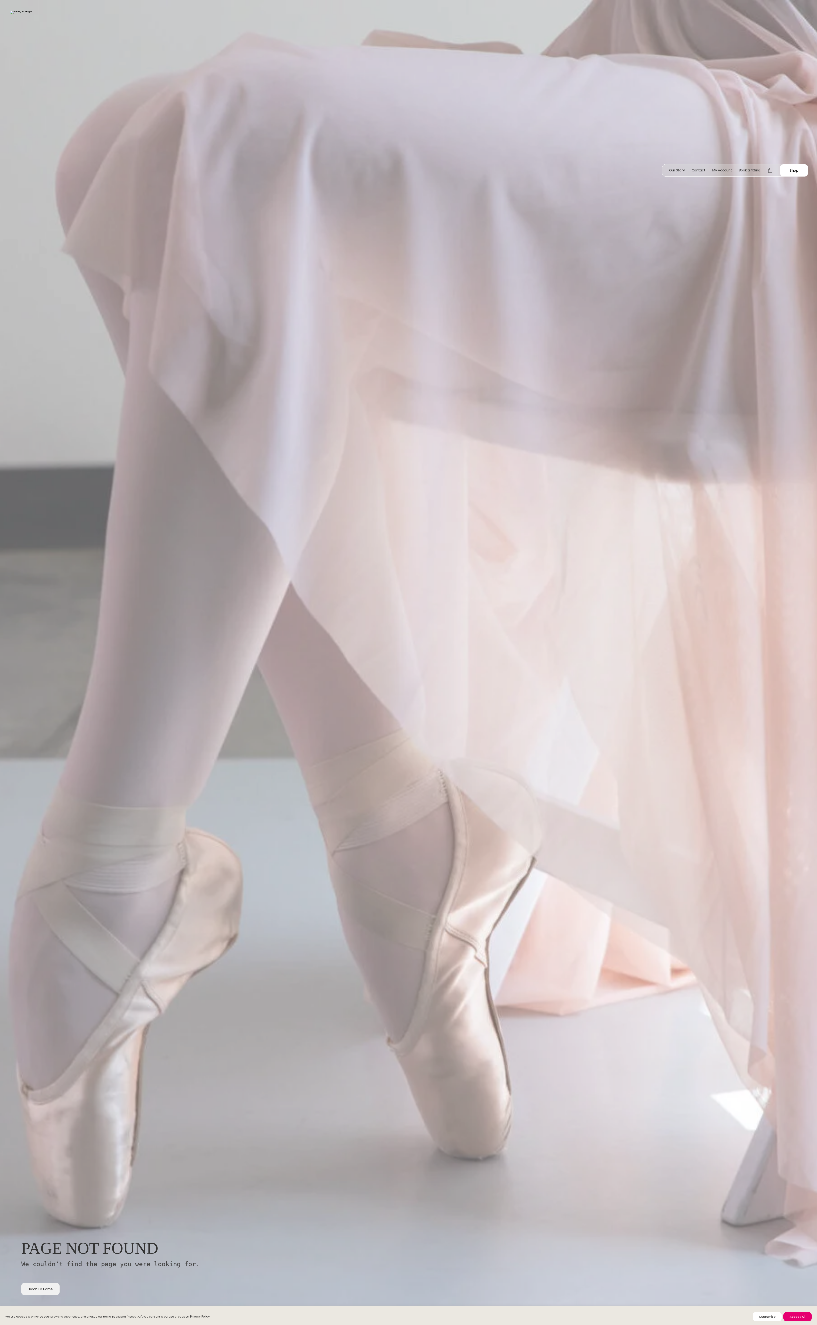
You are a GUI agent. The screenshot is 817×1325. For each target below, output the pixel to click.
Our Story (677, 170)
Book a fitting (749, 170)
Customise (767, 1317)
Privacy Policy (200, 1316)
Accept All (798, 1317)
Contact (699, 170)
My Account (722, 170)
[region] (408, 1315)
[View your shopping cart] (770, 170)
